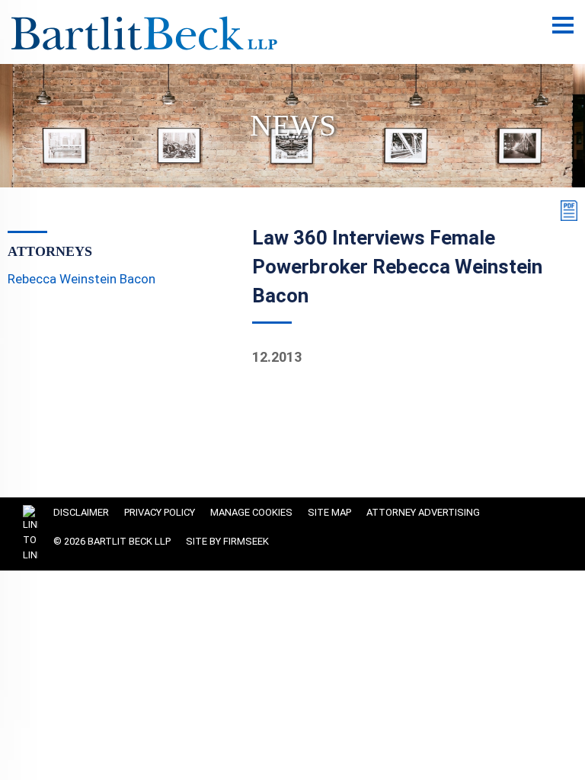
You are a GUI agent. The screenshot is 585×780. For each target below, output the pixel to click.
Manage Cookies (251, 512)
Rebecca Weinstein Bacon (81, 278)
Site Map (329, 512)
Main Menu (563, 33)
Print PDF (566, 210)
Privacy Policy (159, 512)
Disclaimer (81, 512)
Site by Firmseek (227, 541)
